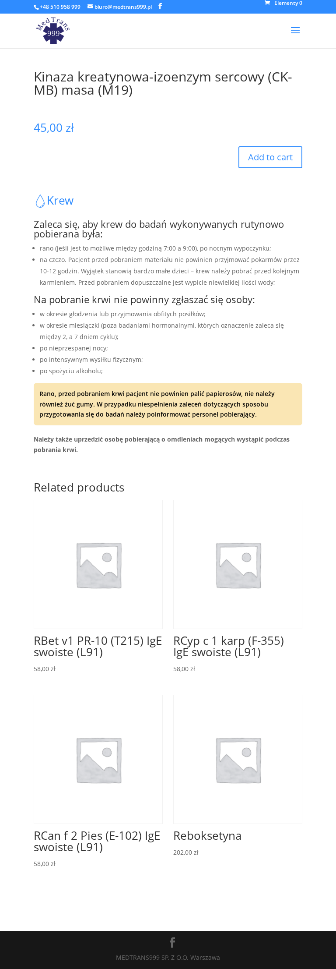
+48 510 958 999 (60, 7)
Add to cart (270, 157)
